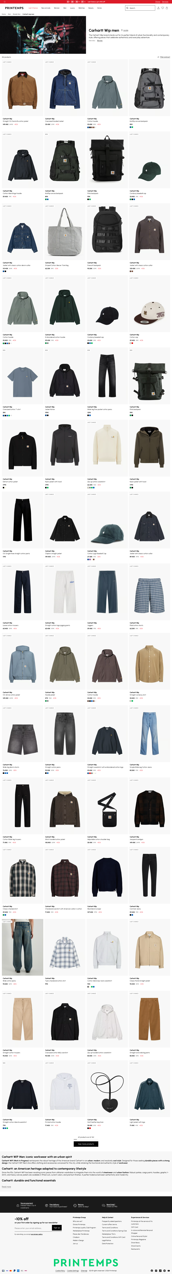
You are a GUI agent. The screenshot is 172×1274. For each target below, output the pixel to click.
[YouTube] (168, 1270)
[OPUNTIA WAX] (132, 701)
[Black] (88, 199)
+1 (95, 127)
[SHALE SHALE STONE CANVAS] (130, 271)
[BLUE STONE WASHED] (3, 271)
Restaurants (135, 1249)
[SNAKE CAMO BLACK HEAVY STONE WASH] (5, 271)
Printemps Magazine (138, 1239)
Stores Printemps (79, 1224)
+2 (11, 415)
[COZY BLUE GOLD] (88, 127)
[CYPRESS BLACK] (47, 487)
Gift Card (134, 1227)
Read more (6, 1187)
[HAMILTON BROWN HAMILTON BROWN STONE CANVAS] (132, 271)
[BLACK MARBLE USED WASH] (88, 415)
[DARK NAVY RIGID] (46, 415)
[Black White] (132, 199)
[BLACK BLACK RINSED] (3, 487)
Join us (75, 1244)
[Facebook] (151, 1270)
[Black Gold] (90, 127)
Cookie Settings (73, 1271)
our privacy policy (37, 1234)
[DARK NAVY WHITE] (134, 199)
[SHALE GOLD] (93, 127)
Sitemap (84, 1271)
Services (165, 2)
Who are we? (77, 1221)
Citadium (76, 1237)
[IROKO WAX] (92, 559)
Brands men (16, 14)
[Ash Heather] (47, 343)
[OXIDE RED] (90, 1128)
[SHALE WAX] (93, 559)
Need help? (111, 1205)
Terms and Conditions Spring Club (114, 1231)
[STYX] (130, 127)
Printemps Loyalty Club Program (84, 1228)
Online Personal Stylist (139, 1236)
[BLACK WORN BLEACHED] (3, 773)
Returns (81, 1205)
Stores (157, 2)
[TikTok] (160, 1270)
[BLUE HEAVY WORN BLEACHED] (90, 415)
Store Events (136, 1246)
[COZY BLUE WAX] (88, 559)
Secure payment (27, 1203)
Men (9, 14)
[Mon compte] (158, 8)
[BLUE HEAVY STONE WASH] (5, 773)
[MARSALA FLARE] (132, 343)
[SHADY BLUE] (93, 487)
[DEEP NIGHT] (88, 773)
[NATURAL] (88, 487)
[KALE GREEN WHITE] (130, 199)
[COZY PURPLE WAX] (90, 559)
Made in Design (78, 1240)
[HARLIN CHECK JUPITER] (5, 915)
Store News (135, 1243)
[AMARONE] (90, 773)
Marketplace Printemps (81, 1231)
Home (4, 14)
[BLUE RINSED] (7, 773)
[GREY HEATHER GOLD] (47, 701)
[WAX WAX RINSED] (5, 487)
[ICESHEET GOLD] (3, 415)
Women (100, 41)
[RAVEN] (132, 127)
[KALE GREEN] (46, 343)
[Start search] (127, 8)
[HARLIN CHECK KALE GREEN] (3, 915)
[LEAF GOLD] (9, 415)
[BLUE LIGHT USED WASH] (132, 915)
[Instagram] (156, 1270)
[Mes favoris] (162, 8)
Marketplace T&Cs (108, 1234)
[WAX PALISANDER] (130, 343)
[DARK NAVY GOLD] (7, 415)
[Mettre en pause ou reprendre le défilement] (5, 2)
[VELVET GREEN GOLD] (3, 343)
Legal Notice (106, 1240)
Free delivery (54, 1205)
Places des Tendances (81, 1234)
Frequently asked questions (112, 1221)
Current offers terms (109, 1224)
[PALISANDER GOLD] (92, 127)
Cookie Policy (60, 1271)
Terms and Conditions (110, 1228)
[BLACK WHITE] (46, 487)
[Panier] (166, 8)
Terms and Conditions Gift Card (113, 1237)
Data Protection (107, 1244)
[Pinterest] (164, 1270)
